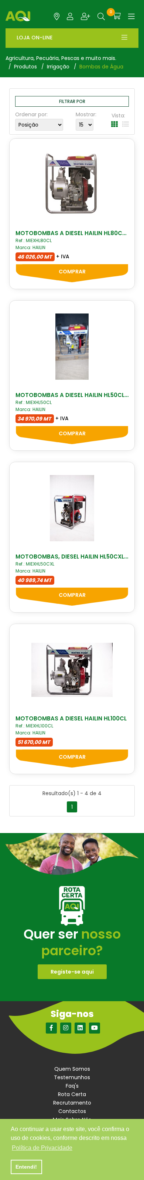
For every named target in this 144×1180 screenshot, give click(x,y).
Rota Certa (72, 1094)
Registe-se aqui (72, 971)
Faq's (72, 1085)
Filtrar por (72, 101)
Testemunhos (72, 1077)
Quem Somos (72, 1069)
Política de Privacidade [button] (42, 1148)
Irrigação (58, 66)
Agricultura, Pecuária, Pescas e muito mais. (61, 58)
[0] (116, 16)
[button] (101, 16)
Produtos (25, 66)
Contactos (72, 1111)
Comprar (72, 271)
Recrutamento (72, 1102)
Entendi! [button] (26, 1167)
